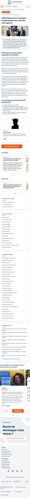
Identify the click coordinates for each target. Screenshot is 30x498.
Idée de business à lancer (7, 233)
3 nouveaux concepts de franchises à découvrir (12, 349)
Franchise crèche (5, 262)
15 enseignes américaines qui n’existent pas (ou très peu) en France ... (15, 333)
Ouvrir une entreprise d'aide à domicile (10, 245)
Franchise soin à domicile (7, 316)
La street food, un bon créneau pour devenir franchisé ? (14, 347)
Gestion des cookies (4, 495)
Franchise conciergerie (7, 288)
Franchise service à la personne (8, 265)
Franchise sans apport (6, 226)
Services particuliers (6, 12)
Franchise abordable (6, 467)
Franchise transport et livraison (8, 276)
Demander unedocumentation (17, 411)
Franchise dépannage (6, 269)
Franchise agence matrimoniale (8, 258)
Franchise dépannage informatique (9, 292)
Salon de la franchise (6, 452)
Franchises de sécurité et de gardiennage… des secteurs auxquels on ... (14, 352)
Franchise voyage (5, 278)
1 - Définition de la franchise (8, 202)
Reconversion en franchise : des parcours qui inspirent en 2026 (14, 356)
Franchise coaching (6, 285)
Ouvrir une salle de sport (7, 242)
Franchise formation (6, 274)
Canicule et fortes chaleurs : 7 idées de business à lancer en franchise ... (15, 337)
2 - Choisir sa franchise (7, 204)
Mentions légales (18, 491)
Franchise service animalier (8, 313)
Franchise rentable (6, 229)
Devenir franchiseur (6, 456)
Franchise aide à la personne (8, 281)
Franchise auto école (6, 283)
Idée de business (5, 460)
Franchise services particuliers (18, 9)
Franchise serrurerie (6, 311)
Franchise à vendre (6, 224)
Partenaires (4, 449)
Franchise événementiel (7, 295)
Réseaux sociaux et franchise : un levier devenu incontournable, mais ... (14, 344)
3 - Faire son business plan (7, 206)
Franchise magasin (6, 231)
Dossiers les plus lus (7, 325)
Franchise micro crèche (7, 304)
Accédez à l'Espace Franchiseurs (14, 438)
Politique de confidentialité (5, 491)
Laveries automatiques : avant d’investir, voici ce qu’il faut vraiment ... (14, 329)
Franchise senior (5, 309)
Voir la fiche (6, 410)
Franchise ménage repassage (8, 302)
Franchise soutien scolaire (7, 318)
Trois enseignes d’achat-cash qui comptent (11, 358)
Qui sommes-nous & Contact (20, 487)
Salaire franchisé (5, 466)
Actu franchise (8, 9)
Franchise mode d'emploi (8, 198)
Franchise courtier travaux (7, 260)
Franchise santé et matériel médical (9, 306)
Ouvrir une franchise (7, 214)
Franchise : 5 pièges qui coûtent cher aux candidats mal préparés (14, 340)
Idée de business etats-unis (8, 238)
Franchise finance (6, 297)
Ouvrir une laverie (5, 240)
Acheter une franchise (7, 247)
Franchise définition (6, 451)
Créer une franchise (6, 222)
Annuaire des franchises (7, 219)
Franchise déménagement (7, 267)
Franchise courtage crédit (7, 290)
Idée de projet (5, 235)
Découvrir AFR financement (12, 146)
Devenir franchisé (6, 217)
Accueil (2, 9)
